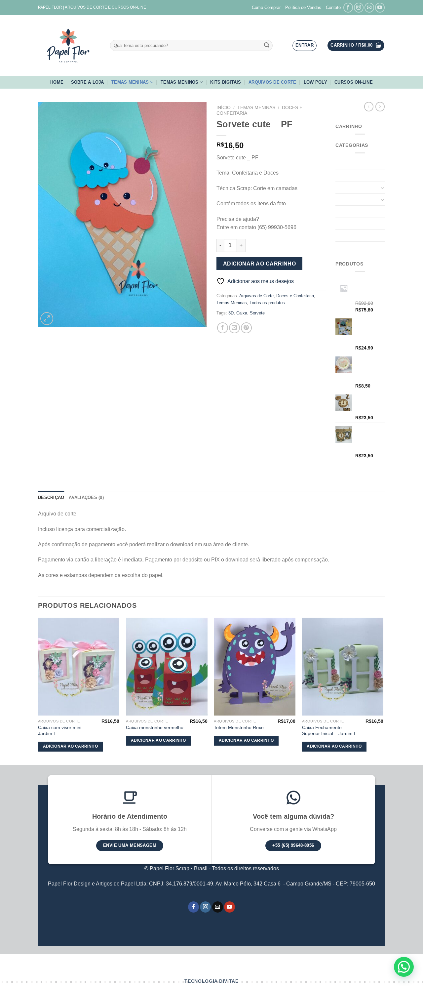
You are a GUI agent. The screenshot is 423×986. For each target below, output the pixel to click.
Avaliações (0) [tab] (86, 497)
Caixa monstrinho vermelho (154, 727)
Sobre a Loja (87, 82)
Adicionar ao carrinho (259, 264)
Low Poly (315, 82)
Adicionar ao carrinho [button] (70, 746)
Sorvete (257, 312)
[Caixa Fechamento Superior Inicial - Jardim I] (343, 667)
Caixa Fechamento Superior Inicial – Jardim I (328, 730)
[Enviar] (266, 45)
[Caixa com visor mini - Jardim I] (79, 667)
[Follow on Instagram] (359, 7)
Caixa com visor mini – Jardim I (61, 730)
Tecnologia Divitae (211, 981)
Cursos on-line (353, 82)
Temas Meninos (179, 82)
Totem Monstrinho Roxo (239, 727)
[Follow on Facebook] (348, 7)
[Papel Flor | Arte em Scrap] (69, 45)
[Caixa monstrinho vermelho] (167, 667)
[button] (404, 967)
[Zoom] (46, 318)
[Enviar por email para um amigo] (234, 327)
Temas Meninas (130, 82)
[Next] (383, 690)
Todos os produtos (267, 302)
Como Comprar (266, 7)
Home (56, 82)
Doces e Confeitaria (295, 295)
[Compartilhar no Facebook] (222, 327)
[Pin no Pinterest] (246, 327)
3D (231, 312)
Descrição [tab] (51, 497)
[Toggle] (382, 187)
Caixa (241, 312)
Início (223, 107)
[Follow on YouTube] (380, 7)
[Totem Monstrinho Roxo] (254, 667)
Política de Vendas (303, 7)
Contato (333, 7)
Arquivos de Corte (272, 82)
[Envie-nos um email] (369, 7)
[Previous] (38, 690)
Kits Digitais (225, 82)
